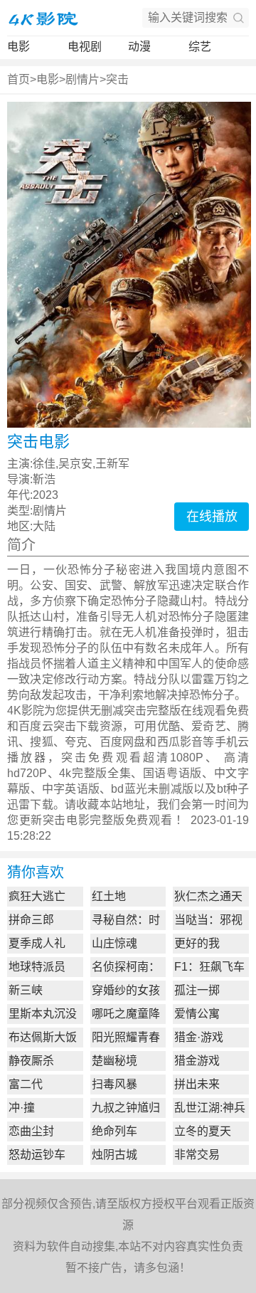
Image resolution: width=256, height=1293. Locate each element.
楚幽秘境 (114, 1061)
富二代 (26, 1084)
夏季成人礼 (37, 943)
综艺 (199, 47)
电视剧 (85, 47)
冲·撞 (22, 1108)
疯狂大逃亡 (37, 896)
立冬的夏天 (202, 1131)
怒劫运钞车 (37, 1155)
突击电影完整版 (84, 820)
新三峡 (26, 990)
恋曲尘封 (31, 1131)
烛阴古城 (114, 1155)
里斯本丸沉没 (43, 1014)
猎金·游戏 (198, 1037)
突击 (117, 79)
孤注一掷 (197, 990)
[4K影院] (42, 18)
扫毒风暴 (114, 1084)
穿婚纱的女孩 (126, 990)
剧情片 (82, 79)
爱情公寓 (197, 1014)
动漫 (139, 47)
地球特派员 (37, 967)
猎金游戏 (197, 1061)
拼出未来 (197, 1084)
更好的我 (197, 943)
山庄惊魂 (114, 943)
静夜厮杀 (31, 1061)
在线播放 (212, 517)
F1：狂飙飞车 (209, 967)
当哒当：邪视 (208, 920)
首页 (18, 79)
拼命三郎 (31, 920)
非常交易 (197, 1155)
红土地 (109, 896)
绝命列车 (114, 1131)
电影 (18, 47)
